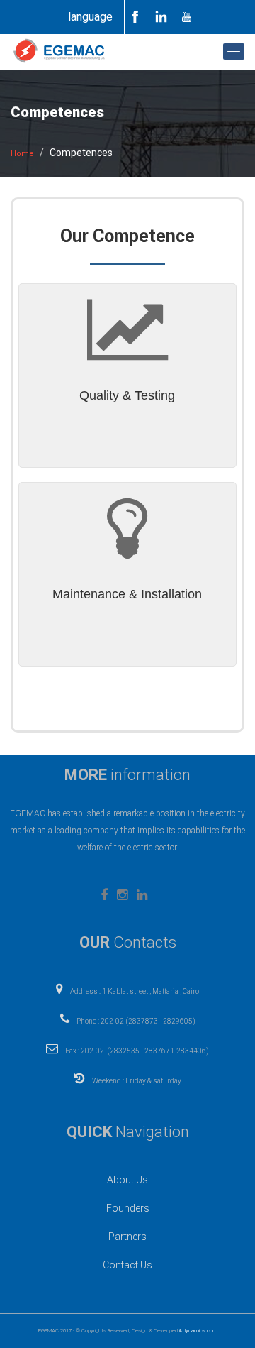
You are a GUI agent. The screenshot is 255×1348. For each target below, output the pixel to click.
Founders (127, 1208)
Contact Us (127, 1265)
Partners (127, 1236)
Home (22, 153)
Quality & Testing (127, 395)
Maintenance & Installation (127, 594)
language (90, 16)
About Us (127, 1179)
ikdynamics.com (198, 1330)
